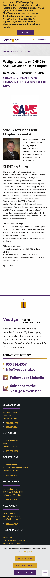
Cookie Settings (25, 572)
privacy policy (26, 551)
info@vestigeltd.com (22, 369)
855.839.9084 (12, 451)
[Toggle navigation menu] (45, 573)
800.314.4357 (42, 39)
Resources (16, 49)
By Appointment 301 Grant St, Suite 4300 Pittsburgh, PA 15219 (13, 492)
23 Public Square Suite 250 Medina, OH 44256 (11, 415)
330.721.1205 (12, 423)
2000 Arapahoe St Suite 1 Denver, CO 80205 (10, 443)
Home (5, 49)
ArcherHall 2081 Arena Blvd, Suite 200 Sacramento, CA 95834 (14, 540)
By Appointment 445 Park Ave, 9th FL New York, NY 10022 (12, 516)
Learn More (25, 32)
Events (28, 49)
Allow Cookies (25, 558)
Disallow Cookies (25, 565)
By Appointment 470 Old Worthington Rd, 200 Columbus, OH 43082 (15, 467)
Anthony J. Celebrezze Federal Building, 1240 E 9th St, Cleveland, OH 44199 (25, 82)
